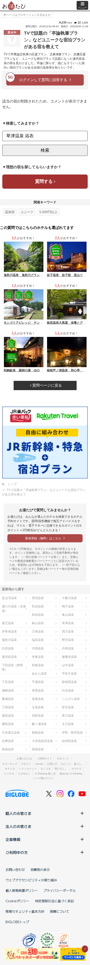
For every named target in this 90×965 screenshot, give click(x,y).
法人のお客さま (18, 826)
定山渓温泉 (9, 598)
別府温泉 (38, 715)
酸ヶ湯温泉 (39, 724)
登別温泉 (38, 598)
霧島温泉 (8, 724)
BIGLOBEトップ (17, 921)
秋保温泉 (38, 614)
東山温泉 (68, 614)
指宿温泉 (38, 749)
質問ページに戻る (46, 385)
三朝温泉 (8, 707)
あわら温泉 (39, 673)
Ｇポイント (63, 758)
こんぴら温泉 (71, 699)
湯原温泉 (8, 715)
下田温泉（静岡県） (12, 667)
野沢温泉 (68, 640)
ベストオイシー (28, 768)
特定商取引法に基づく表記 (54, 901)
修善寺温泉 (69, 657)
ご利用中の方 (17, 852)
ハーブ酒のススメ (43, 778)
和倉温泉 (38, 665)
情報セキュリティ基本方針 (25, 911)
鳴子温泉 (68, 606)
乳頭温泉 (38, 606)
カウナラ (76, 768)
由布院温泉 (69, 741)
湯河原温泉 (9, 657)
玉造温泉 (38, 707)
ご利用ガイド (44, 758)
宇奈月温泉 (69, 673)
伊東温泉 (38, 657)
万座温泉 (38, 631)
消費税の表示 (40, 869)
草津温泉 (68, 623)
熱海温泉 (8, 749)
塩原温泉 (38, 640)
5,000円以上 (48, 212)
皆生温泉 (68, 707)
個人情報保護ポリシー (22, 890)
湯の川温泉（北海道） (14, 609)
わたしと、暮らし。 (72, 763)
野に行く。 (61, 768)
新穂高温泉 (69, 682)
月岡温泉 (38, 648)
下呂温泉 (8, 682)
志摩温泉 (8, 741)
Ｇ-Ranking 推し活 (45, 773)
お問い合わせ (15, 869)
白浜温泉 (68, 690)
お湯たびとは (24, 758)
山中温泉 (68, 665)
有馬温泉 (38, 690)
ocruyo (39, 763)
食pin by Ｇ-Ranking (71, 773)
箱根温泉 (38, 732)
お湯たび (52, 763)
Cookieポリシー (18, 901)
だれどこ (26, 763)
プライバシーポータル (59, 890)
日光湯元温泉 (11, 732)
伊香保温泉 (9, 631)
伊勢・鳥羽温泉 (72, 732)
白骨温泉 (8, 648)
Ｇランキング (9, 763)
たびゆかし (24, 773)
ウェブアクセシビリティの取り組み (31, 880)
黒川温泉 (68, 715)
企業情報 (13, 839)
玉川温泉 (68, 724)
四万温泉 (68, 631)
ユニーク (27, 212)
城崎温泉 (8, 690)
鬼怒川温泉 (9, 640)
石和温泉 (68, 648)
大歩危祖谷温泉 (42, 741)
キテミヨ (10, 768)
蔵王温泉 (8, 623)
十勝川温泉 (69, 598)
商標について (59, 911)
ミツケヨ (9, 773)
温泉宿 (10, 212)
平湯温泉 (38, 682)
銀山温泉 (38, 623)
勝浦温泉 (8, 699)
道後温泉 (38, 699)
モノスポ (46, 768)
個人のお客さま (18, 813)
